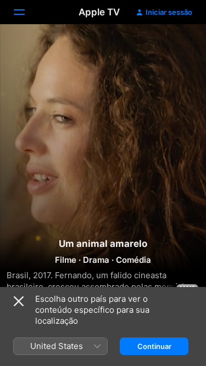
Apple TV (99, 12)
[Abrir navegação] (26, 12)
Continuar (154, 346)
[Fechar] (19, 301)
